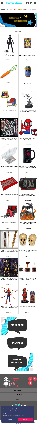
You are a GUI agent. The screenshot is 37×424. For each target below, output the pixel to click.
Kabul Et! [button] (25, 419)
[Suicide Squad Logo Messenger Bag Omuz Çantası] (28, 192)
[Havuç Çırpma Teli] (9, 80)
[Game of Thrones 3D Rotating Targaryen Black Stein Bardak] (28, 164)
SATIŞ (18, 399)
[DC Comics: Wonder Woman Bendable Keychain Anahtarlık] (28, 52)
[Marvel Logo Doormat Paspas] (9, 192)
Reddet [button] (10, 419)
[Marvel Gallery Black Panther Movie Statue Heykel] (28, 220)
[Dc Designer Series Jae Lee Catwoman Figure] (9, 52)
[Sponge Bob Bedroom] (9, 108)
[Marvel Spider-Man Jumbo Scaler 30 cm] (28, 136)
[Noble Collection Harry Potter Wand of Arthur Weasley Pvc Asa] (9, 248)
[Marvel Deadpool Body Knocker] (28, 304)
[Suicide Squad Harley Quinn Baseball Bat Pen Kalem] (9, 136)
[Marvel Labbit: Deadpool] (9, 220)
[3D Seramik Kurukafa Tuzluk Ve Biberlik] (28, 248)
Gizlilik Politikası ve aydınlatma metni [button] (13, 415)
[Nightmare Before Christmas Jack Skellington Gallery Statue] (28, 108)
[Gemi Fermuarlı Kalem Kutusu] (9, 164)
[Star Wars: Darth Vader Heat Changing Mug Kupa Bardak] (28, 276)
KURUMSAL (17, 390)
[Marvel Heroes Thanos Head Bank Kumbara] (28, 80)
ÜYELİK (18, 394)
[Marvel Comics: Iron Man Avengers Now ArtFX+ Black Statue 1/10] (9, 276)
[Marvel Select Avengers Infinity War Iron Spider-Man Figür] (9, 304)
